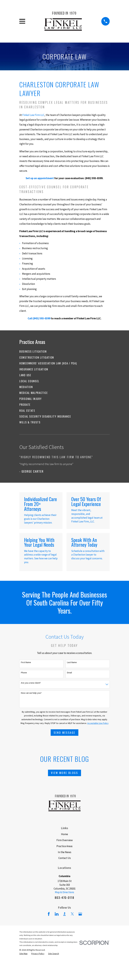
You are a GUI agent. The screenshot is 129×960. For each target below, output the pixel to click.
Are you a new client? (31, 683)
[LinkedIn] (57, 914)
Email (69, 672)
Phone (24, 672)
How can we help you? (31, 693)
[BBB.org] (64, 914)
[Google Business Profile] (80, 914)
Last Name (72, 662)
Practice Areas (64, 846)
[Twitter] (72, 914)
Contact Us (64, 858)
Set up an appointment (40, 178)
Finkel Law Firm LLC (33, 115)
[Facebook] (49, 914)
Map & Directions (64, 892)
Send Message (65, 733)
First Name (26, 662)
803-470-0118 (64, 897)
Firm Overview (64, 840)
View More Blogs (64, 773)
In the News (64, 852)
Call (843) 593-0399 (39, 318)
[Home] (63, 21)
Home (64, 834)
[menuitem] (64, 351)
